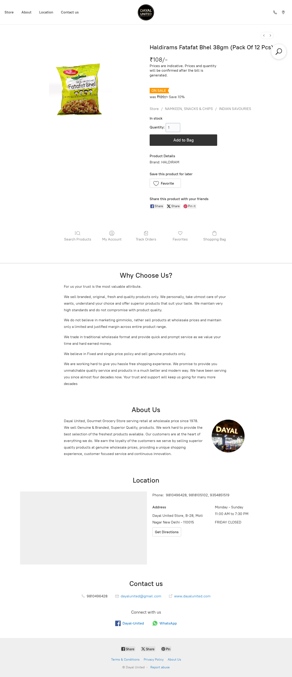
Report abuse (160, 667)
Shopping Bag (214, 239)
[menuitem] (264, 35)
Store (9, 12)
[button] (165, 183)
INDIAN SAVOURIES (235, 109)
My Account (112, 239)
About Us (174, 659)
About (26, 12)
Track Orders (146, 239)
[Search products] (279, 51)
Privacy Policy (154, 659)
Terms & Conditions (125, 659)
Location (46, 12)
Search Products (77, 239)
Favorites (180, 239)
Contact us (70, 12)
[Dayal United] (146, 12)
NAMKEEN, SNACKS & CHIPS (189, 109)
